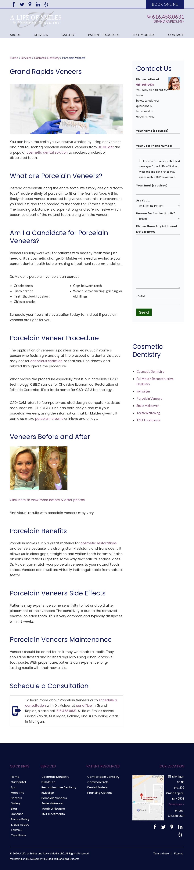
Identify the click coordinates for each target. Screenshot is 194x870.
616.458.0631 (168, 16)
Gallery (68, 34)
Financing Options (99, 793)
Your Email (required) (151, 185)
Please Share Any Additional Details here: (156, 229)
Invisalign (143, 391)
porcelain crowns (49, 418)
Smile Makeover (147, 406)
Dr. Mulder (106, 147)
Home (14, 57)
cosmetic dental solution (47, 152)
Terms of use (161, 853)
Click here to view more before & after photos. (47, 500)
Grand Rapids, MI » (168, 21)
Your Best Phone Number (154, 146)
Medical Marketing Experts (63, 858)
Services (41, 34)
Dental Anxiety (97, 787)
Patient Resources (103, 34)
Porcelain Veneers (149, 398)
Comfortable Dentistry (103, 777)
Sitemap (178, 853)
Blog (14, 809)
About (15, 34)
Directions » (176, 804)
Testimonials (143, 34)
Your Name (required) (152, 131)
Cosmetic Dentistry (46, 57)
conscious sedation (46, 361)
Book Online (165, 4)
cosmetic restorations (99, 543)
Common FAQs (98, 782)
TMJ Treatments (148, 420)
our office (84, 705)
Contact (175, 34)
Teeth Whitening (148, 413)
